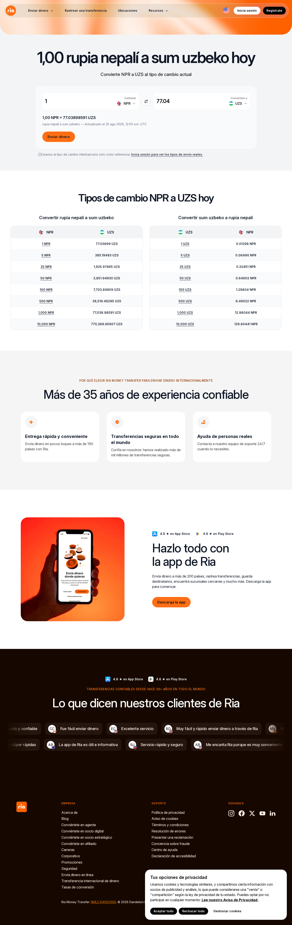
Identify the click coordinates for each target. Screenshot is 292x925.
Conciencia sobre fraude (171, 843)
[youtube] (262, 813)
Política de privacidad (168, 812)
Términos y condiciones (170, 825)
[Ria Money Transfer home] (11, 10)
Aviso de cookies (165, 818)
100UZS (185, 289)
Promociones (71, 862)
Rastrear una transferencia (86, 10)
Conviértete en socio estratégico (86, 837)
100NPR (46, 289)
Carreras (68, 850)
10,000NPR (46, 324)
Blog (65, 818)
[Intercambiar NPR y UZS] (146, 101)
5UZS (185, 255)
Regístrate (274, 10)
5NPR (46, 255)
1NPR (46, 244)
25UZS (185, 267)
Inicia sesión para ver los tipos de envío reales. (167, 154)
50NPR (46, 278)
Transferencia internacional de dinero (90, 881)
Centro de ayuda (164, 850)
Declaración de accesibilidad (174, 856)
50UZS (185, 278)
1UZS (185, 244)
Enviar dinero (59, 137)
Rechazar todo (193, 911)
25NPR (46, 267)
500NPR (46, 301)
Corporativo (70, 856)
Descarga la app (171, 602)
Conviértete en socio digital (82, 831)
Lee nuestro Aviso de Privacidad (230, 900)
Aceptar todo (164, 911)
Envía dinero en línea (77, 875)
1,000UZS (185, 312)
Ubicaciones (127, 10)
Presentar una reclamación (172, 837)
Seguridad (69, 868)
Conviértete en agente (78, 825)
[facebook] (242, 813)
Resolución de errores (169, 831)
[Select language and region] (226, 10)
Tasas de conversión (77, 887)
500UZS (185, 301)
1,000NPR (46, 312)
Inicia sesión (247, 10)
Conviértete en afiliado (78, 843)
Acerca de (69, 812)
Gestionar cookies (227, 911)
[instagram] (231, 813)
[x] (252, 813)
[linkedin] (273, 813)
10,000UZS (185, 324)
